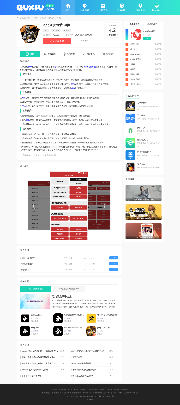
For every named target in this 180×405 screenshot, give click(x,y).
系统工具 (43, 18)
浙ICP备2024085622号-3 (106, 396)
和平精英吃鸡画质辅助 (107, 315)
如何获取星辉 (92, 357)
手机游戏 (84, 10)
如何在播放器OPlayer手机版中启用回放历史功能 (43, 363)
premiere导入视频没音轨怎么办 (43, 370)
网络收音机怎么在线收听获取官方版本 (43, 357)
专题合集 (140, 10)
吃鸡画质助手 (25, 270)
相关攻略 (110, 54)
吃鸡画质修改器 (26, 264)
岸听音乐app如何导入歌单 (92, 376)
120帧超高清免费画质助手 (69, 289)
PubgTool (35, 327)
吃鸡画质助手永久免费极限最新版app (80, 315)
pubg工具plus (36, 315)
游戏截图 (52, 54)
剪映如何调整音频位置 (43, 376)
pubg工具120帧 (103, 327)
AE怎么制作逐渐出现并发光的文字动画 (92, 351)
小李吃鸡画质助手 (27, 258)
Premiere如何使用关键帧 (92, 363)
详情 (32, 54)
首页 (68, 10)
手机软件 (103, 10)
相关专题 (91, 54)
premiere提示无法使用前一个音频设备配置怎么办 (43, 351)
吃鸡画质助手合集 (36, 289)
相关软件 (71, 54)
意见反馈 (90, 399)
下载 (113, 258)
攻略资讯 (121, 10)
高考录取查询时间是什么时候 (92, 370)
